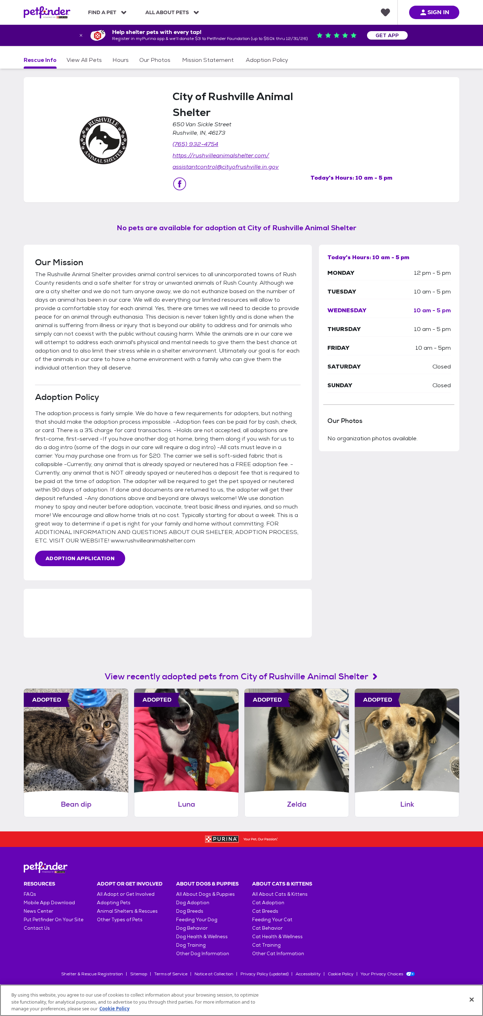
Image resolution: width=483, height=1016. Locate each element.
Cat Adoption (268, 903)
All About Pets (167, 12)
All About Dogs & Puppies (205, 894)
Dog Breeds (189, 911)
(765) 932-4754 (195, 144)
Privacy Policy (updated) (264, 974)
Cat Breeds (265, 911)
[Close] (471, 999)
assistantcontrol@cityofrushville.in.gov (226, 166)
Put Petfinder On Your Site (53, 920)
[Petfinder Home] (47, 12)
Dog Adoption (192, 903)
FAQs (30, 894)
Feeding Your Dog (196, 920)
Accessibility (308, 974)
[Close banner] (81, 35)
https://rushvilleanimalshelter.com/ (221, 155)
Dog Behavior (192, 928)
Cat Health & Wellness (277, 937)
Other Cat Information (278, 954)
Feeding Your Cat (272, 920)
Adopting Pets (113, 903)
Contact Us (37, 928)
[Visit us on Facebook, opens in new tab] (180, 184)
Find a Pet (102, 12)
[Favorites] (385, 12)
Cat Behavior (267, 928)
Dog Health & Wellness (202, 937)
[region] (241, 1000)
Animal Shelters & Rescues (127, 911)
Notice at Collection (213, 974)
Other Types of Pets (119, 920)
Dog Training (191, 945)
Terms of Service (170, 974)
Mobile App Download (49, 903)
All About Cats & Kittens (280, 894)
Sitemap (138, 974)
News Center (38, 911)
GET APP (387, 35)
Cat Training (266, 945)
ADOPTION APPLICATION (80, 558)
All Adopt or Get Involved (126, 894)
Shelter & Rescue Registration (92, 974)
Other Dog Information (202, 954)
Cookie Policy (341, 974)
